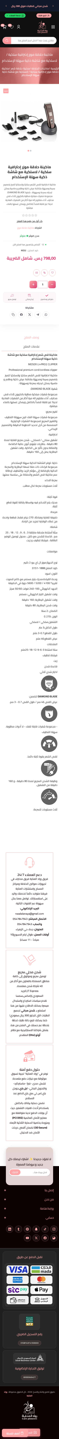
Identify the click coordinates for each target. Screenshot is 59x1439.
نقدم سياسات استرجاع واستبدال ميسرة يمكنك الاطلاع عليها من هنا (29, 1003)
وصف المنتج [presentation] (31, 337)
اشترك (15, 1172)
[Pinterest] (27, 1229)
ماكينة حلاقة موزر (25, 228)
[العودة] (53, 6)
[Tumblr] (18, 1229)
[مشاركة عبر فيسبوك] (21, 314)
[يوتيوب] (27, 1238)
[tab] (29, 337)
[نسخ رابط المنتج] (13, 314)
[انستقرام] (54, 1229)
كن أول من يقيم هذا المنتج (29, 221)
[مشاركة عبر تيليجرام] (37, 314)
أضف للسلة (13, 1433)
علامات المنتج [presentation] (31, 346)
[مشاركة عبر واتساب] (46, 314)
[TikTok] (45, 1229)
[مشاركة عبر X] (29, 314)
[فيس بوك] (45, 1238)
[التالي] (6, 6)
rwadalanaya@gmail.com (29, 913)
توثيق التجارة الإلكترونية (29, 1368)
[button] (30, 151)
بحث (7, 40)
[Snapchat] (36, 1229)
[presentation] (4, 124)
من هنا (15, 1025)
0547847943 (20, 918)
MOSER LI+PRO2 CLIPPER (42, 364)
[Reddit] (54, 1238)
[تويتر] (36, 1238)
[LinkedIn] (9, 1229)
